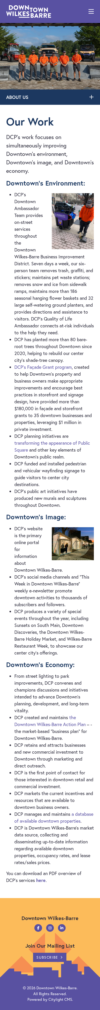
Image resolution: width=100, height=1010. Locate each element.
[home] (28, 11)
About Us (17, 97)
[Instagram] (50, 928)
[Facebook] (38, 928)
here (41, 880)
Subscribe (47, 957)
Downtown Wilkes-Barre (56, 987)
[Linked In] (62, 928)
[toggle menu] (91, 11)
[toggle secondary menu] (92, 97)
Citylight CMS (60, 999)
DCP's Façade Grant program (43, 367)
